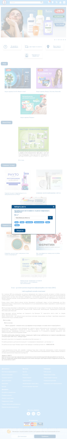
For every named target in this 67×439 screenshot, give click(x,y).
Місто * (16, 215)
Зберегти (19, 230)
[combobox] (33, 217)
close (54, 207)
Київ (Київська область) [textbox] (23, 218)
